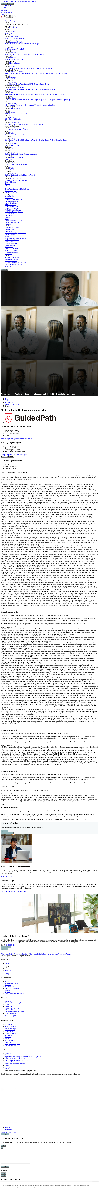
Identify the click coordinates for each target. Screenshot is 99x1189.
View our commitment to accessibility (25, 1)
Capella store (9, 1001)
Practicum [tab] (19, 455)
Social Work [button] (13, 58)
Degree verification (10, 1033)
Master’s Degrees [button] (14, 63)
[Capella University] (8, 17)
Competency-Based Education (14, 199)
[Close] (96, 1185)
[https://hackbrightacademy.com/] (8, 1091)
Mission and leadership (12, 1008)
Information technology (12, 988)
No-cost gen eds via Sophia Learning (16, 238)
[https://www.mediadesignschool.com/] (7, 1120)
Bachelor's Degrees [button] (15, 28)
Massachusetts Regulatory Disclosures (16, 1060)
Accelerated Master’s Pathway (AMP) (16, 262)
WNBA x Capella (10, 205)
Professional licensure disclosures (15, 1064)
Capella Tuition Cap (11, 234)
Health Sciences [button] (14, 37)
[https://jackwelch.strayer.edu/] (8, 1105)
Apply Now (8, 266)
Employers (8, 1037)
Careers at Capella (10, 1028)
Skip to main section (7, 1)
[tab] (30, 422)
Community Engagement (12, 206)
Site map (7, 1065)
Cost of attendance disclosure (13, 1055)
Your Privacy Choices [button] (11, 1071)
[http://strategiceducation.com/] (6, 1079)
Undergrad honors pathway (13, 1044)
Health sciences (9, 986)
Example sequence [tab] (6, 455)
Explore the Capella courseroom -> (11, 877)
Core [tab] (14, 455)
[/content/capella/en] (7, 952)
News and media (10, 1040)
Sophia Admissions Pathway (13, 264)
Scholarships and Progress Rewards (15, 233)
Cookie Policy (31, 1187)
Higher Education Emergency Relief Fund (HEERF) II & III (23, 1057)
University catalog (10, 1013)
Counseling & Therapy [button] (16, 72)
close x (4, 1173)
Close (3, 1145)
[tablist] (7, 457)
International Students (11, 259)
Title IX (7, 1069)
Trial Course (8, 215)
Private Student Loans (11, 252)
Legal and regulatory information (15, 1058)
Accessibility (8, 1024)
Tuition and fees (9, 1010)
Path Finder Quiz (10, 213)
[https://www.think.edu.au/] (7, 1109)
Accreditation (9, 198)
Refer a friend (9, 241)
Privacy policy (9, 1062)
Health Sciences (9, 402)
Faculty (3, 14)
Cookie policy (9, 1053)
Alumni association (10, 1026)
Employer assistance (11, 243)
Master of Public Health (12, 404)
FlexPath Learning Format (13, 210)
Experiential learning (11, 1045)
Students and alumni (11, 972)
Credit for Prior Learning (12, 240)
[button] (6, 5)
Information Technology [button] (16, 42)
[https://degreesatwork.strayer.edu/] (9, 1124)
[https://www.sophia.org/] (12, 1101)
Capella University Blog (12, 222)
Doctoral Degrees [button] (14, 108)
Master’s (7, 401)
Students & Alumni (6, 12)
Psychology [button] (13, 52)
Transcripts (8, 1042)
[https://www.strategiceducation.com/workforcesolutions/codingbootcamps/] (9, 1087)
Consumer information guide (13, 1003)
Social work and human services (14, 993)
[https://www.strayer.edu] (7, 1083)
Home (6, 399)
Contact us (8, 1004)
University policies (10, 1017)
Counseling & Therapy (12, 983)
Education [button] (12, 77)
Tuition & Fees (9, 229)
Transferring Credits (11, 261)
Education (8, 985)
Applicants (4, 10)
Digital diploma (9, 1031)
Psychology (8, 992)
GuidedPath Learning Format (14, 212)
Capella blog (8, 1006)
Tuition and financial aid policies (14, 1011)
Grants (7, 236)
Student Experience (11, 203)
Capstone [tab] (25, 455)
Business (7, 981)
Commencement (10, 1030)
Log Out (3, 7)
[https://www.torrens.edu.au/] (7, 1113)
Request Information (7, 3)
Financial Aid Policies (11, 248)
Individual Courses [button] (15, 178)
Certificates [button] (12, 149)
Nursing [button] (11, 47)
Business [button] (12, 31)
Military (7, 1038)
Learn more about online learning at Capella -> (15, 891)
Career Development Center (13, 220)
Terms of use (8, 1067)
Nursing (7, 990)
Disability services (10, 1035)
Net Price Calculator (11, 250)
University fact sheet (11, 1015)
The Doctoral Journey (11, 201)
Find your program (10, 191)
